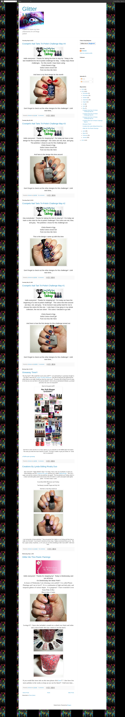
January (85, 137)
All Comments (85, 81)
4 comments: (41, 115)
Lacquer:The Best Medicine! (43, 377)
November (85, 95)
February (85, 135)
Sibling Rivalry (63, 473)
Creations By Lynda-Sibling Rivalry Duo (39, 466)
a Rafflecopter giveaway (28, 456)
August (85, 102)
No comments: (41, 195)
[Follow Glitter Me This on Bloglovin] (88, 44)
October (85, 97)
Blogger (69, 705)
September (86, 99)
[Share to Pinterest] (54, 116)
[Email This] (47, 116)
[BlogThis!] (49, 116)
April (84, 131)
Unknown (84, 50)
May (84, 108)
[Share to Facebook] (52, 116)
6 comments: (41, 277)
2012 (83, 140)
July (84, 104)
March (84, 133)
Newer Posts (26, 692)
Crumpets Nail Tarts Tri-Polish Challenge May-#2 (43, 203)
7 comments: (41, 687)
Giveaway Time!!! (30, 372)
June (84, 106)
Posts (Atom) (32, 695)
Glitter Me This (29, 15)
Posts (83, 79)
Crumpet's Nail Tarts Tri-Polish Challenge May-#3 (44, 123)
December (85, 93)
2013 (83, 91)
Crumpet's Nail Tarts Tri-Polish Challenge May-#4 (44, 44)
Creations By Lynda (42, 473)
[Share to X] (50, 116)
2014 (83, 89)
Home (48, 692)
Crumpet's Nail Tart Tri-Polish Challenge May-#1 (43, 285)
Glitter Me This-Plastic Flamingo (36, 557)
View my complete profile (86, 53)
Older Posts (71, 692)
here (59, 680)
